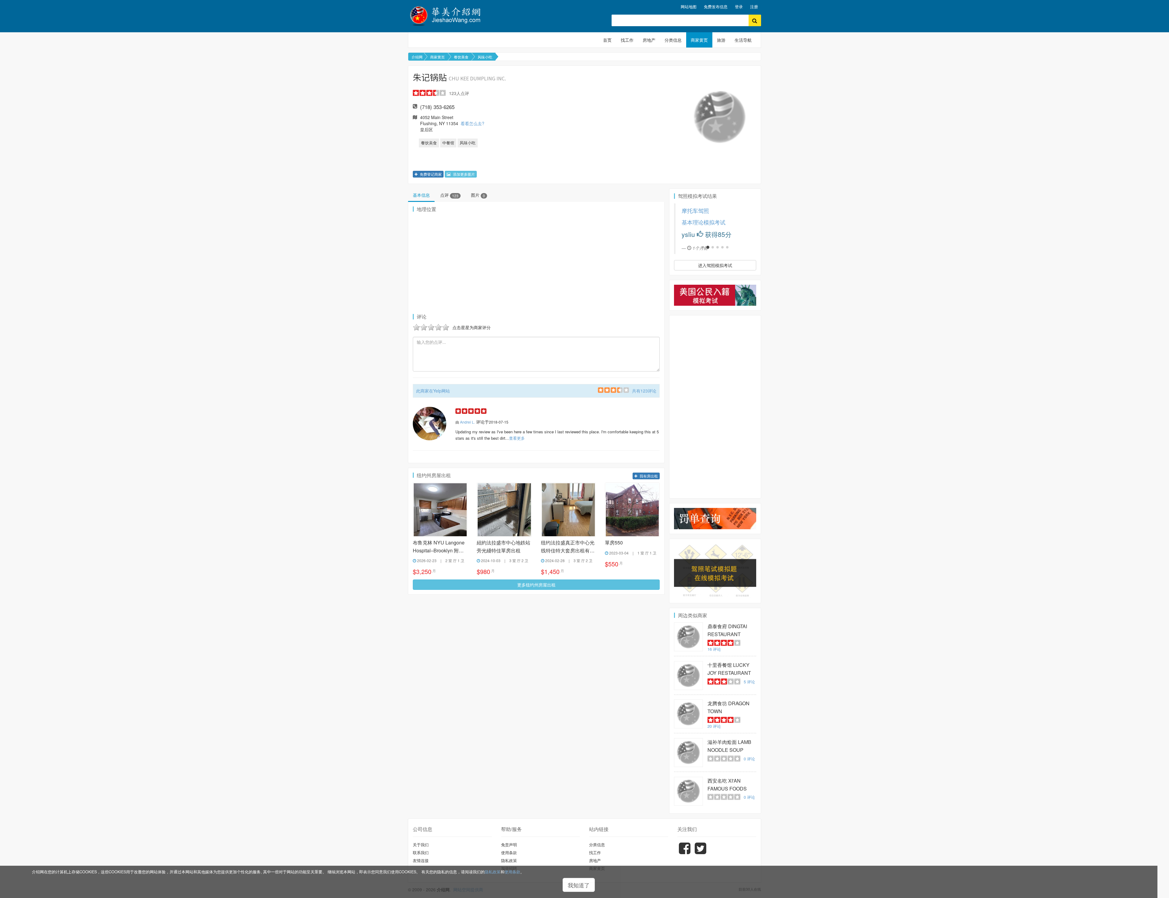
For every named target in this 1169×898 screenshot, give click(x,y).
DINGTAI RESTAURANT (727, 630)
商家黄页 (699, 40)
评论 (714, 649)
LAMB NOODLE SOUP (729, 745)
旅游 (721, 40)
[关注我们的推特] (700, 853)
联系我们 (421, 852)
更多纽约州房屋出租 (536, 585)
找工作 (627, 40)
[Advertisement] (715, 406)
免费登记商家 (430, 174)
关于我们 (421, 844)
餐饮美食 (461, 56)
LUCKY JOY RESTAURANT (729, 668)
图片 (478, 195)
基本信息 (421, 195)
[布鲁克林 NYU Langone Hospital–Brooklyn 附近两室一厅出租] (440, 509)
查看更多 (517, 438)
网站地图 (689, 6)
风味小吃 (485, 56)
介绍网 (417, 56)
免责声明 (509, 844)
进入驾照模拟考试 (715, 265)
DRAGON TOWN (728, 707)
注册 (754, 6)
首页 (607, 40)
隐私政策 (492, 872)
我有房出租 (648, 475)
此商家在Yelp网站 (433, 391)
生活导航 (743, 40)
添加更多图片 (463, 174)
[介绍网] (449, 15)
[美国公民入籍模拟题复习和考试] (715, 295)
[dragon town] (688, 713)
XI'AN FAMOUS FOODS (727, 784)
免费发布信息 (716, 6)
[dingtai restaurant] (688, 636)
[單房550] (632, 509)
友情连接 (421, 860)
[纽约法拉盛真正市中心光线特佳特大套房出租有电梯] (568, 509)
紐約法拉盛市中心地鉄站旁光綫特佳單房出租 (503, 546)
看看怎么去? (472, 123)
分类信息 (673, 40)
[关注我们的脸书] (684, 853)
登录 (739, 6)
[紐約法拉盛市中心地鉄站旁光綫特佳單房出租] (504, 509)
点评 (449, 195)
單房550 (614, 542)
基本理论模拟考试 (690, 222)
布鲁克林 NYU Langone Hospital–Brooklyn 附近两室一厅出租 (439, 547)
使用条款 (512, 872)
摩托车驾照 (682, 210)
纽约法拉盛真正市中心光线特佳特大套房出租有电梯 (568, 547)
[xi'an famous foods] (688, 791)
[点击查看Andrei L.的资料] (429, 423)
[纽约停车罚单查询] (715, 518)
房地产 (649, 40)
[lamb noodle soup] (688, 752)
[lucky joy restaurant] (688, 675)
